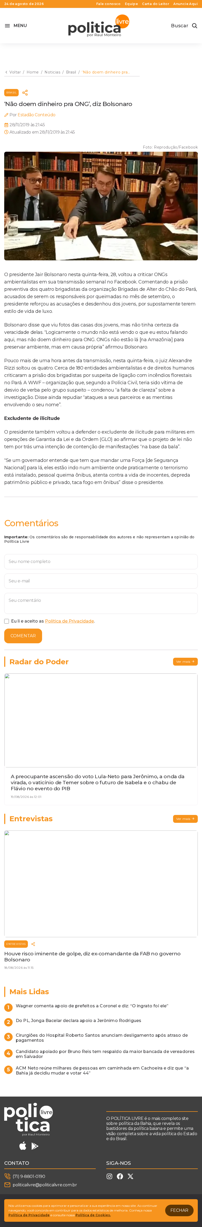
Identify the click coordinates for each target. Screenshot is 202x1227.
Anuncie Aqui (185, 4)
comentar (23, 635)
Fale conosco (108, 4)
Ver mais (183, 661)
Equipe (131, 4)
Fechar (179, 1210)
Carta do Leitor (155, 4)
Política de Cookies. (93, 1215)
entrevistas (16, 944)
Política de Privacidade (69, 621)
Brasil (11, 92)
